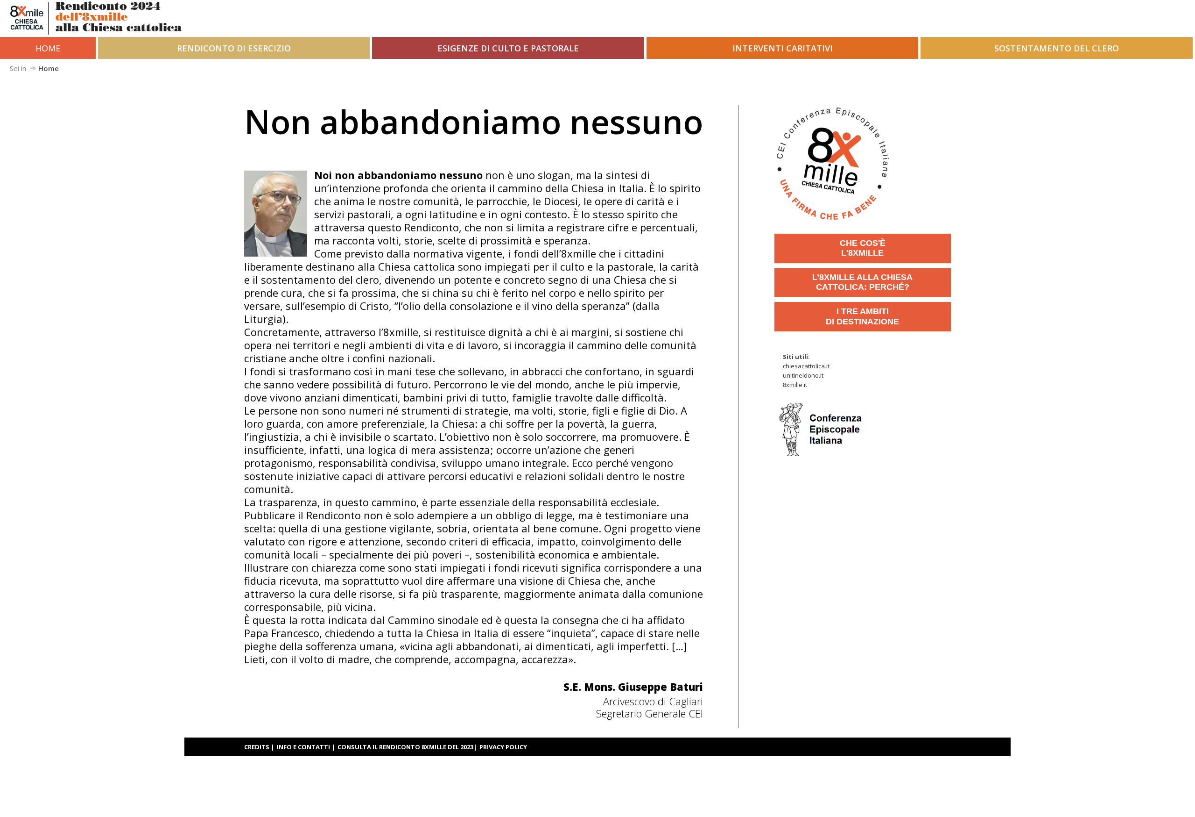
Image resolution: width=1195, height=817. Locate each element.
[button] (234, 48)
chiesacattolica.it (806, 366)
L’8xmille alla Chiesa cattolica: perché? (862, 282)
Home (47, 48)
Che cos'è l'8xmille (863, 248)
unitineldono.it (803, 375)
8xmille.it (795, 384)
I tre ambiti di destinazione (862, 316)
